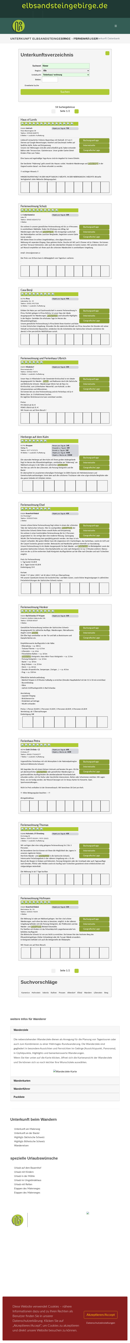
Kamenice (25, 993)
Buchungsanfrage (91, 140)
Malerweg (24, 1292)
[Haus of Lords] (94, 128)
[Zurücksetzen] (107, 53)
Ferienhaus (57, 1278)
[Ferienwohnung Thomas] (94, 833)
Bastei (14, 1292)
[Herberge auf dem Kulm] (94, 445)
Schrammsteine (66, 1292)
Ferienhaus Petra (30, 741)
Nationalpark (37, 1292)
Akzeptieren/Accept (101, 1314)
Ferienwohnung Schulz (34, 206)
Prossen (62, 993)
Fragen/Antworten (23, 1266)
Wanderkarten (22, 1080)
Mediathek (19, 1274)
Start (65, 38)
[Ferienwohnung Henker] (94, 616)
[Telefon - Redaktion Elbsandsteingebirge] (36, 14)
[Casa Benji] (94, 299)
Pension (56, 1270)
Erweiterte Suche (32, 85)
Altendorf (71, 993)
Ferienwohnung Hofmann (35, 898)
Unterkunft (81, 38)
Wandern (88, 993)
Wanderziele (21, 1030)
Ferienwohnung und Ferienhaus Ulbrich (43, 358)
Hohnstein (36, 993)
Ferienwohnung (60, 1274)
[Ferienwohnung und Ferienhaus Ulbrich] (94, 367)
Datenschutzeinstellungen (100, 1323)
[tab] (65, 1030)
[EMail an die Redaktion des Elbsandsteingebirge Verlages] (46, 14)
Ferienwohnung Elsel (33, 505)
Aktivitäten (20, 1283)
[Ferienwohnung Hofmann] (94, 907)
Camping (56, 1283)
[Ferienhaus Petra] (94, 749)
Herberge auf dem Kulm (35, 437)
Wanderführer (22, 1088)
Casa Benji (26, 290)
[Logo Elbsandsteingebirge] (18, 26)
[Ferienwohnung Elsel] (94, 513)
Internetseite (89, 145)
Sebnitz (45, 993)
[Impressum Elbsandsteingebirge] (26, 14)
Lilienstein (98, 993)
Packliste (19, 1097)
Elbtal (79, 993)
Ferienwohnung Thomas (34, 825)
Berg (106, 993)
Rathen (54, 993)
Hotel (55, 1266)
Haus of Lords (29, 119)
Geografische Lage (91, 150)
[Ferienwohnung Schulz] (94, 215)
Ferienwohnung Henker (34, 607)
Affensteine (51, 1292)
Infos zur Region (22, 1270)
